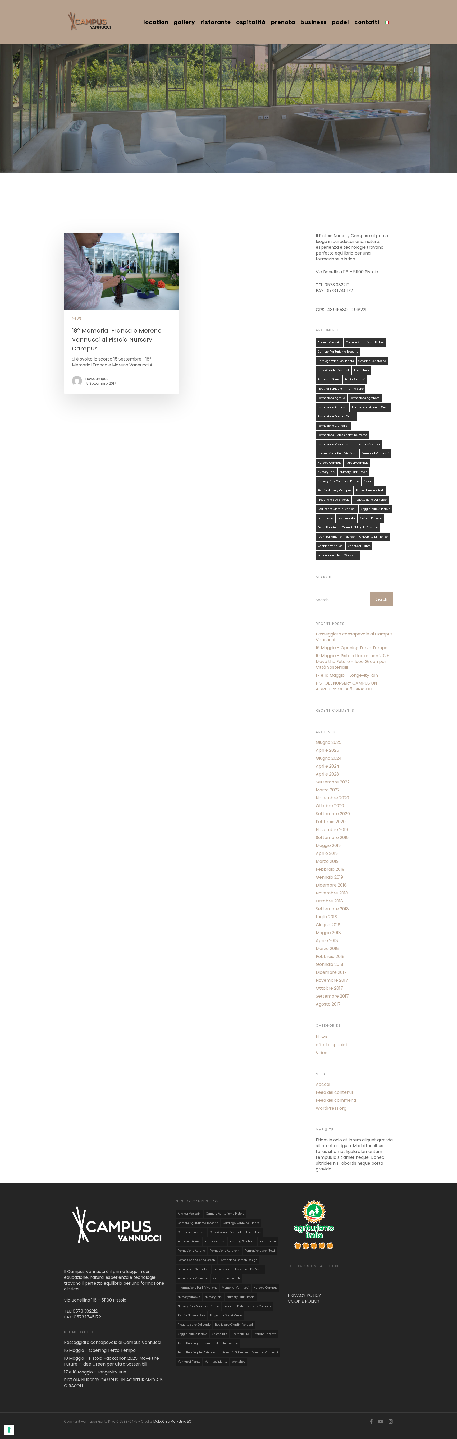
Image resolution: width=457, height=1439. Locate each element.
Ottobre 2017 (329, 988)
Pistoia (368, 481)
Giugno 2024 (329, 758)
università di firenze (373, 537)
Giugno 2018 (328, 925)
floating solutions (330, 389)
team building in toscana (360, 527)
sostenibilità (346, 518)
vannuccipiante (329, 555)
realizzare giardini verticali (337, 509)
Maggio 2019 (328, 845)
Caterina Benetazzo (372, 361)
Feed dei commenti (336, 1100)
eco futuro (361, 370)
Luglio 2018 (326, 917)
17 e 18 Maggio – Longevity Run (347, 675)
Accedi (323, 1084)
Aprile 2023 (327, 774)
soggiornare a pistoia (375, 509)
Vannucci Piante (359, 546)
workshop (351, 555)
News (76, 318)
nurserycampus (357, 463)
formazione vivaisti (366, 444)
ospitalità (251, 22)
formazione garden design (336, 416)
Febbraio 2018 (330, 957)
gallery (184, 22)
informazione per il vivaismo (337, 453)
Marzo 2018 (327, 949)
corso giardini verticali (334, 370)
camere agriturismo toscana (338, 352)
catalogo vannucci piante (336, 361)
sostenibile (325, 518)
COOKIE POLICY (303, 1301)
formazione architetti (333, 407)
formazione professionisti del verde (342, 435)
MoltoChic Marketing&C (172, 1421)
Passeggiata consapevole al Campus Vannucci (354, 637)
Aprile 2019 (327, 853)
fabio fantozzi (355, 379)
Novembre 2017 (332, 980)
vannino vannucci (330, 546)
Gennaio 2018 (329, 964)
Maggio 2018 (328, 933)
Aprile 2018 (327, 941)
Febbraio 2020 (331, 822)
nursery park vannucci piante (338, 481)
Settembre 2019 (332, 838)
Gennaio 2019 (329, 877)
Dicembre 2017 (331, 972)
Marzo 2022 (328, 790)
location (155, 22)
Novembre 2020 (332, 798)
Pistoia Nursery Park (370, 490)
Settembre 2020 (333, 814)
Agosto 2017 (328, 1004)
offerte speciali (331, 1045)
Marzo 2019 (327, 861)
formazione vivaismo (333, 444)
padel (340, 22)
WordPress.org (331, 1108)
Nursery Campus (329, 463)
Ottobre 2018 (329, 901)
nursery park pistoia (354, 472)
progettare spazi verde (333, 500)
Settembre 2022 (333, 782)
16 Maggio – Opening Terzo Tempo (351, 648)
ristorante (215, 22)
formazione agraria (331, 398)
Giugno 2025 (328, 742)
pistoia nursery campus (334, 490)
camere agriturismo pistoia (365, 342)
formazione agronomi (365, 398)
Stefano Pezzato (370, 518)
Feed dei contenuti (335, 1092)
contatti (366, 22)
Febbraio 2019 (330, 869)
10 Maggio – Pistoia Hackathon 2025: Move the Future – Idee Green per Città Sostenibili (353, 661)
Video (321, 1053)
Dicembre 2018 (331, 885)
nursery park (326, 472)
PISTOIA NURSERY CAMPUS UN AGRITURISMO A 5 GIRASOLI (346, 686)
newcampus (96, 378)
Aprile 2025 (327, 750)
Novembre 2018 (332, 893)
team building (328, 527)
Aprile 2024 (327, 766)
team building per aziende (336, 537)
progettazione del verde (370, 500)
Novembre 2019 (332, 830)
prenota (283, 22)
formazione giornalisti (333, 426)
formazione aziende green (370, 407)
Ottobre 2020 (330, 806)
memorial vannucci (375, 453)
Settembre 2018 (332, 909)
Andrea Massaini (329, 342)
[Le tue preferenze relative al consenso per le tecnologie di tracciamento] (9, 1430)
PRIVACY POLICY (304, 1295)
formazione (355, 389)
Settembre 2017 (332, 996)
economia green (329, 379)
